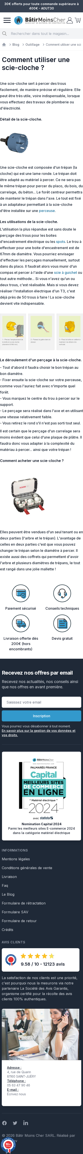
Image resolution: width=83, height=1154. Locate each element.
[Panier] (77, 20)
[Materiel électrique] (4, 44)
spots (60, 241)
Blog (15, 44)
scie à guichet (65, 272)
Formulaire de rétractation (24, 903)
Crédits (7, 929)
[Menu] (7, 20)
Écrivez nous (16, 1094)
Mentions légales (16, 859)
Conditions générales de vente (27, 868)
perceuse (47, 210)
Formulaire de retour (19, 921)
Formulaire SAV (15, 912)
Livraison (9, 876)
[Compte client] (69, 20)
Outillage (32, 44)
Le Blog (8, 894)
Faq (5, 885)
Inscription (41, 716)
